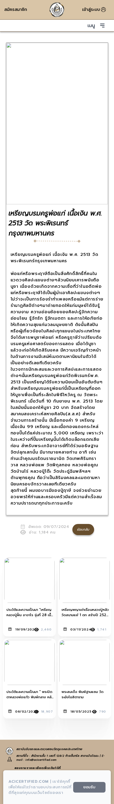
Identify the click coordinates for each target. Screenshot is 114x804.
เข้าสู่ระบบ (91, 9)
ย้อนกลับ (83, 529)
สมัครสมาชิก (15, 9)
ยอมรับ (89, 787)
